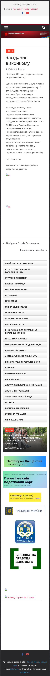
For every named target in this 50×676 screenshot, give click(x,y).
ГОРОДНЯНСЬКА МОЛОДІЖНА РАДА (23, 344)
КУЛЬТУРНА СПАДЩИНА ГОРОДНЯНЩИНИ (17, 270)
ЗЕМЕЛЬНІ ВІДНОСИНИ (16, 318)
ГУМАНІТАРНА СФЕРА (16, 338)
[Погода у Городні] (4, 579)
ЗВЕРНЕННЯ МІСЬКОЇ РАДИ (18, 396)
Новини (10, 51)
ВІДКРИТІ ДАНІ (12, 379)
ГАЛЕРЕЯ (9, 402)
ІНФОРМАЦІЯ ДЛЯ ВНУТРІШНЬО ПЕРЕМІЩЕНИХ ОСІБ (21, 331)
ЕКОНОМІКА (11, 301)
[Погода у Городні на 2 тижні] (19, 597)
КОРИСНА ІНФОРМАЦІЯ (17, 408)
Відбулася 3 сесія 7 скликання (22, 243)
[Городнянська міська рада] (25, 32)
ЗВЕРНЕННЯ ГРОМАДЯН (17, 390)
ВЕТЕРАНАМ (11, 295)
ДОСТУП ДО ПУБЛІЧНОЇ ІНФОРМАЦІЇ (23, 385)
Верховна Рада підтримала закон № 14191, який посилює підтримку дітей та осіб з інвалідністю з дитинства (25, 439)
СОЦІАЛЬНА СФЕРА (14, 324)
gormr (22, 69)
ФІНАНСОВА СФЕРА (15, 312)
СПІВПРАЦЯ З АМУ (14, 419)
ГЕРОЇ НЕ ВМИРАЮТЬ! (16, 289)
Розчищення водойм (32, 250)
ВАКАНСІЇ (10, 367)
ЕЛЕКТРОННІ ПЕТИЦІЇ (15, 373)
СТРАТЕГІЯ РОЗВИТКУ (16, 278)
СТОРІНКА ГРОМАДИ (15, 414)
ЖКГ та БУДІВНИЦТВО (16, 307)
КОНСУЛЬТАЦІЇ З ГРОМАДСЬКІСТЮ (22, 362)
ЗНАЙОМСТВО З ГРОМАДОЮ (19, 263)
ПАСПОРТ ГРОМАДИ (15, 283)
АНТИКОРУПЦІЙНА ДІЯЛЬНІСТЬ (21, 356)
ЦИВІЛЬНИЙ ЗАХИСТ (15, 350)
